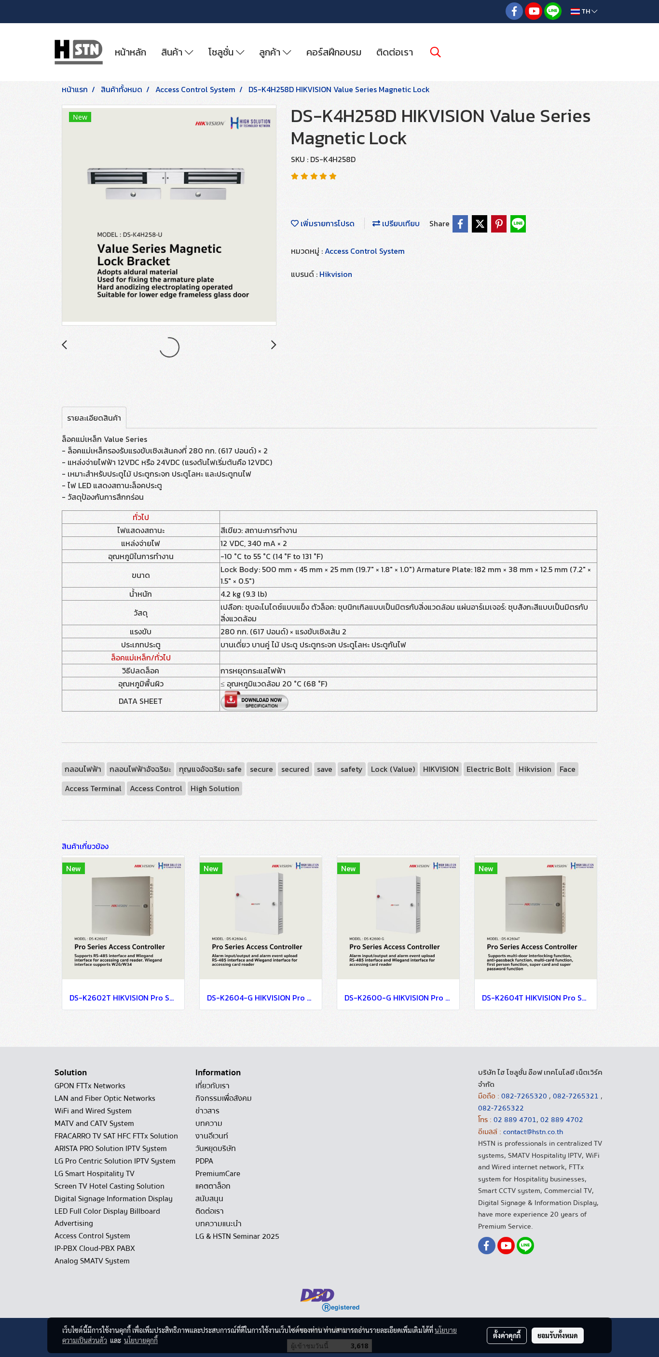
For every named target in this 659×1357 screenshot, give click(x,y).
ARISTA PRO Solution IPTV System (111, 1148)
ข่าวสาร (207, 1111)
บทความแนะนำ (218, 1224)
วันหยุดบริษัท (215, 1148)
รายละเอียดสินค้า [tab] (94, 418)
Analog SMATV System (92, 1261)
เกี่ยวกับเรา (212, 1086)
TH (585, 11)
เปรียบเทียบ (400, 223)
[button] (435, 52)
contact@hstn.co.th (533, 1132)
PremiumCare (217, 1173)
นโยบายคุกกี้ (141, 1340)
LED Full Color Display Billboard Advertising (107, 1217)
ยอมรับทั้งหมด (557, 1335)
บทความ (208, 1123)
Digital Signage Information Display (114, 1199)
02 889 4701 (515, 1119)
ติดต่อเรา (394, 52)
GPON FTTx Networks (90, 1086)
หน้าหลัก (130, 52)
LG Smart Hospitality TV (95, 1173)
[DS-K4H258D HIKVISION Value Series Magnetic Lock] (169, 215)
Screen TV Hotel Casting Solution (110, 1186)
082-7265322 (501, 1108)
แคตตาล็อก (213, 1186)
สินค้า (173, 52)
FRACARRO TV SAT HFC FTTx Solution (116, 1136)
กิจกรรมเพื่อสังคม (223, 1098)
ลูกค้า (271, 52)
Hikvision (335, 274)
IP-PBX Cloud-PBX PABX (95, 1248)
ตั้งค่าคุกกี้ (507, 1335)
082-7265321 (576, 1096)
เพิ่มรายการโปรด (327, 223)
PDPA (204, 1161)
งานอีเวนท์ (211, 1136)
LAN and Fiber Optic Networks (105, 1098)
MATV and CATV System (94, 1123)
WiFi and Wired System (93, 1111)
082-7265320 (525, 1096)
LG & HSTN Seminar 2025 (237, 1236)
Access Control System (365, 251)
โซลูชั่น (222, 52)
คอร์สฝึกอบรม (333, 52)
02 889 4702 (561, 1119)
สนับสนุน (209, 1199)
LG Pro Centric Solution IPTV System (115, 1161)
